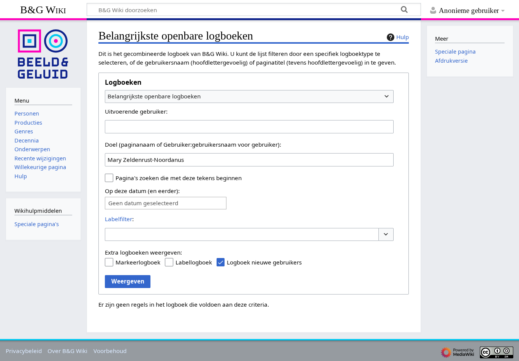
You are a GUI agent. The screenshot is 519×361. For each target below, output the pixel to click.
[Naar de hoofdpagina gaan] (43, 53)
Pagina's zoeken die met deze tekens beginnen (179, 178)
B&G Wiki (43, 10)
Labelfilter (118, 219)
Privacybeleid (24, 351)
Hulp (402, 37)
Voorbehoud (110, 351)
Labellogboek (194, 262)
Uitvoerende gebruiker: (136, 111)
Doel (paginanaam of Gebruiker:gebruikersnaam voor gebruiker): (193, 144)
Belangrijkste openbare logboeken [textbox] (154, 96)
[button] (386, 234)
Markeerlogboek (138, 262)
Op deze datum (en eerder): (142, 191)
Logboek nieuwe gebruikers (264, 262)
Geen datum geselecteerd (143, 203)
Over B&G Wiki (67, 351)
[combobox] (249, 96)
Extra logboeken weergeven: (143, 252)
